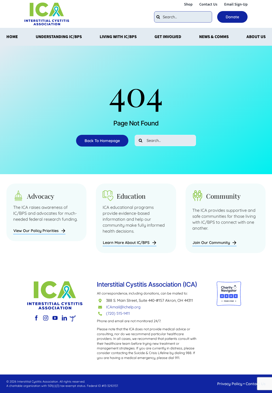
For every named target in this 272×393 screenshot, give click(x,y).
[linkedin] (64, 317)
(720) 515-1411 (118, 313)
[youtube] (55, 317)
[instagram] (45, 317)
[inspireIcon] (72, 317)
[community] (54, 283)
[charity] (229, 283)
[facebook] (36, 317)
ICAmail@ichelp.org (123, 307)
